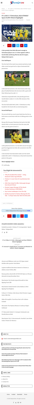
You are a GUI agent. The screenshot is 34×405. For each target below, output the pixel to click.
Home (3, 8)
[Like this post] (10, 45)
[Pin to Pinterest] (21, 45)
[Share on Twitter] (17, 45)
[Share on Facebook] (14, 45)
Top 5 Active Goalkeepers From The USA (15, 191)
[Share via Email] (25, 45)
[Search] (32, 3)
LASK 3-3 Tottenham (8, 203)
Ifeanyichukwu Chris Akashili (13, 224)
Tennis (25, 394)
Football (13, 394)
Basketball (19, 394)
